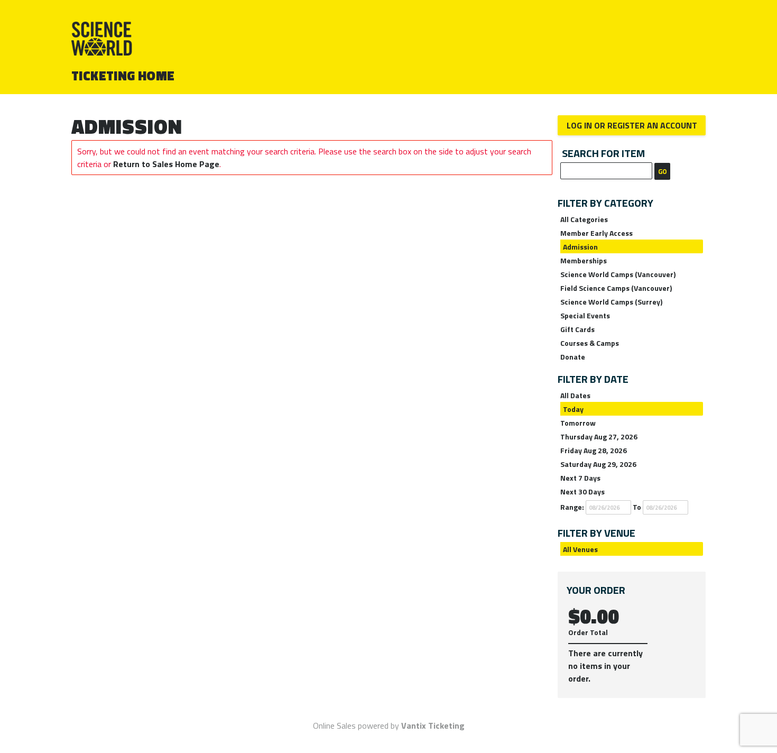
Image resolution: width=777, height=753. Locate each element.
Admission (580, 246)
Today (573, 409)
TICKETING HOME (123, 75)
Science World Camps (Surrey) (611, 301)
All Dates (575, 395)
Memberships (583, 260)
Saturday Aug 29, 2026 (598, 464)
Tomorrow (578, 422)
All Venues (580, 549)
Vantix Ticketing (433, 725)
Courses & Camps (589, 342)
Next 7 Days (580, 477)
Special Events (585, 315)
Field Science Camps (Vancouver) (616, 287)
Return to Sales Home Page (166, 164)
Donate (572, 356)
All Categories (584, 219)
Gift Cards (577, 329)
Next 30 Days (582, 491)
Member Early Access (596, 232)
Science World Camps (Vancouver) (618, 274)
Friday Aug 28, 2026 (593, 450)
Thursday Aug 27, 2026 (598, 436)
